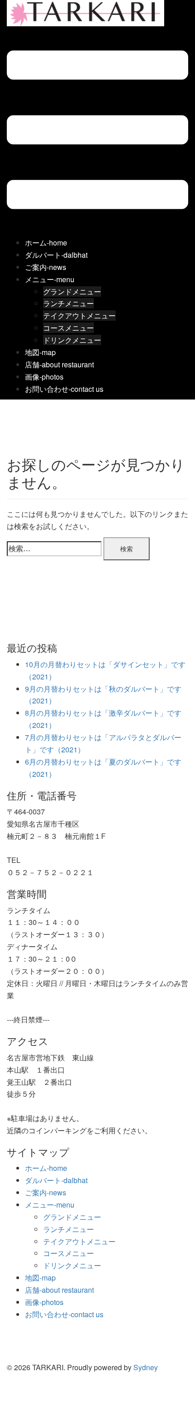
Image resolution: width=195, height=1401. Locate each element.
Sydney (145, 1367)
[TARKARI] (85, 12)
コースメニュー (68, 328)
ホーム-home (46, 242)
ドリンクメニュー (72, 340)
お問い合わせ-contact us (64, 389)
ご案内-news (45, 267)
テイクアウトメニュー (79, 315)
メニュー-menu (49, 279)
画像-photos (44, 376)
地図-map (40, 352)
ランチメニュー (68, 303)
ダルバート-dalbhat (56, 255)
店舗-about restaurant (59, 364)
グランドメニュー (72, 291)
